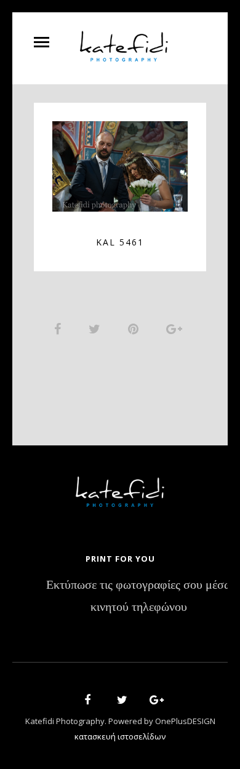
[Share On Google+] (176, 328)
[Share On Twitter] (96, 328)
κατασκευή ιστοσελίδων (120, 736)
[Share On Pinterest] (135, 328)
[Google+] (152, 702)
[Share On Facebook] (60, 328)
